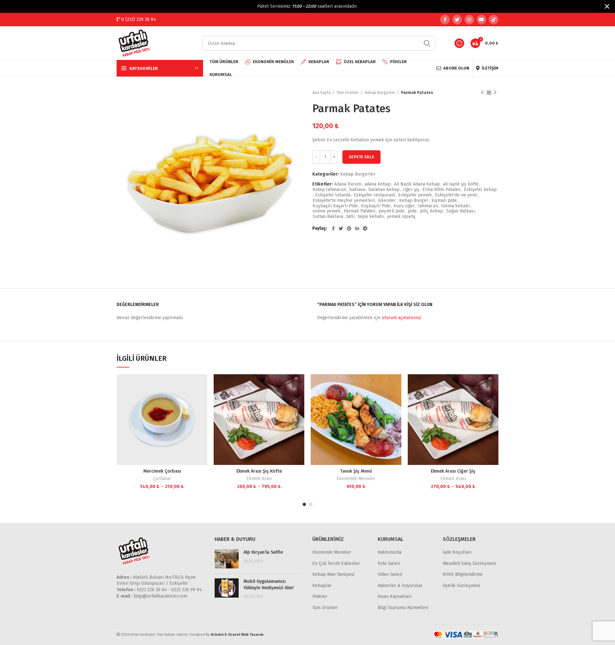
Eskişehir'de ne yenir (456, 195)
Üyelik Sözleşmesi (461, 585)
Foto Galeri (389, 563)
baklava (357, 189)
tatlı (350, 216)
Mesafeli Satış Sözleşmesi (469, 563)
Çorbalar (162, 478)
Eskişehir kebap (480, 189)
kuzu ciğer (404, 206)
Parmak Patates (359, 211)
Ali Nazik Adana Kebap (417, 184)
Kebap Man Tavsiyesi (333, 574)
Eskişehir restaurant (374, 195)
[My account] (459, 43)
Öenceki (482, 92)
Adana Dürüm (347, 184)
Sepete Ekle (361, 156)
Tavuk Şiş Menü (356, 471)
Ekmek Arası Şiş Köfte (259, 471)
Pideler (319, 596)
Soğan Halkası (460, 211)
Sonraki (495, 92)
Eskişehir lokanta (332, 195)
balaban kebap (383, 189)
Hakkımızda (389, 552)
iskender (387, 200)
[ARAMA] (427, 43)
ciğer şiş (411, 189)
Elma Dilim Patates (441, 189)
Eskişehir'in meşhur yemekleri (344, 200)
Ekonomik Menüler (356, 478)
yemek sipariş (401, 216)
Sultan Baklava (328, 216)
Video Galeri (390, 574)
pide (412, 211)
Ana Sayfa (321, 92)
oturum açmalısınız (401, 317)
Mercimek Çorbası (162, 471)
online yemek (326, 211)
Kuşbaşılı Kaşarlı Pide (335, 206)
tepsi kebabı (371, 216)
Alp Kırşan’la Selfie (263, 552)
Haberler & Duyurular (400, 585)
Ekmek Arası (259, 478)
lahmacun (428, 206)
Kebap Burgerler (380, 92)
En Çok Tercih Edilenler (336, 563)
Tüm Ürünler (347, 92)
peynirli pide (392, 211)
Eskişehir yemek (415, 195)
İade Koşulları (457, 552)
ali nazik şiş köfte (461, 184)
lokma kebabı (455, 206)
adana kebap (378, 184)
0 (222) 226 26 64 (138, 19)
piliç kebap (431, 211)
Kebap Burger (413, 200)
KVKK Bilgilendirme (463, 574)
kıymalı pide (444, 200)
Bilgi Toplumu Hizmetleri (403, 607)
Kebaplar (322, 585)
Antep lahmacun (329, 189)
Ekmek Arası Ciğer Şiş (453, 471)
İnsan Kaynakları (395, 596)
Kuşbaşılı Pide (375, 206)
